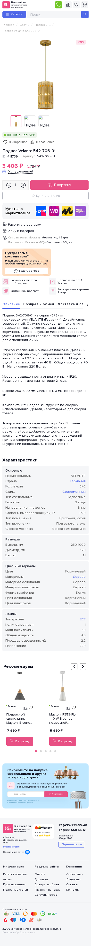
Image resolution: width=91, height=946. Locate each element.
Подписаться (57, 794)
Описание (11, 304)
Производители (14, 884)
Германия (78, 481)
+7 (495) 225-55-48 (70, 825)
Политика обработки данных (18, 932)
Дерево (79, 577)
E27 (83, 619)
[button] (35, 751)
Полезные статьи (15, 890)
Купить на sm (80, 211)
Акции (7, 879)
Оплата (40, 874)
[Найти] (85, 14)
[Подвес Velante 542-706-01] (45, 74)
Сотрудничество (46, 895)
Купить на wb (54, 211)
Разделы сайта (47, 866)
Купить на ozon (41, 211)
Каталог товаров (15, 874)
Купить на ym (67, 211)
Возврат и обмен (38, 304)
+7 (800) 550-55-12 (70, 830)
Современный (74, 492)
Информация (13, 866)
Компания (74, 866)
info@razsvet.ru (11, 846)
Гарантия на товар (47, 890)
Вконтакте (27, 852)
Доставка (41, 879)
